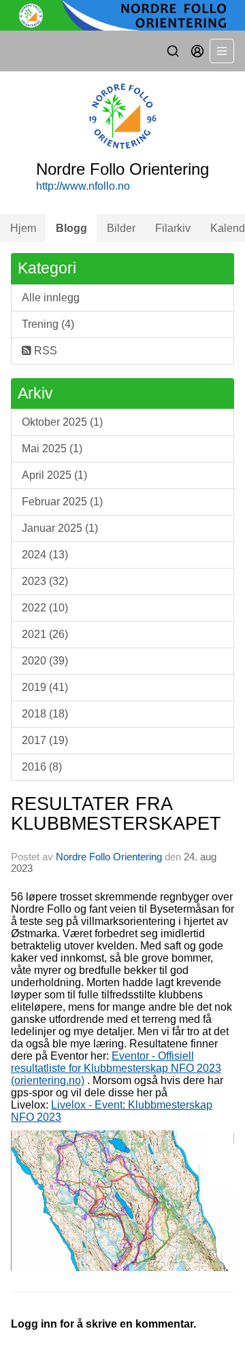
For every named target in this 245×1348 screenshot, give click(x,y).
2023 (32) (45, 581)
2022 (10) (45, 607)
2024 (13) (45, 554)
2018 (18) (45, 714)
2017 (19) (45, 740)
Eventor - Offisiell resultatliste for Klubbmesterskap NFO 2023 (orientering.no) (116, 1068)
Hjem (23, 228)
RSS (44, 350)
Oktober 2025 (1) (62, 422)
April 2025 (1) (54, 475)
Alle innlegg (51, 297)
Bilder (121, 228)
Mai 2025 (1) (52, 448)
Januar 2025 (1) (60, 528)
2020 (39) (45, 661)
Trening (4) (48, 324)
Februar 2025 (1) (62, 501)
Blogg (71, 228)
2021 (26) (45, 634)
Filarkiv (173, 228)
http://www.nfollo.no (83, 186)
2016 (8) (42, 767)
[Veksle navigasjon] (222, 51)
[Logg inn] (197, 51)
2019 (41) (45, 687)
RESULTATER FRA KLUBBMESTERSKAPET (116, 814)
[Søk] (173, 51)
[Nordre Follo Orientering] (122, 15)
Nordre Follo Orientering (109, 856)
